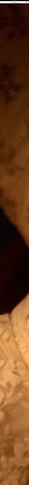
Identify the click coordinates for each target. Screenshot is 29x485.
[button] (1, 2)
